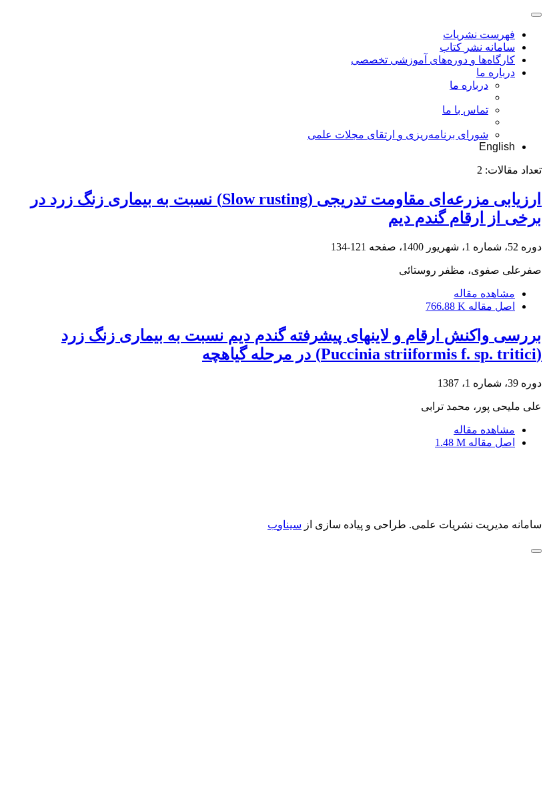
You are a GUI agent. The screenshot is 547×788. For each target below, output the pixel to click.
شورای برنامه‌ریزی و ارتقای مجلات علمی (398, 134)
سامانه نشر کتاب (477, 47)
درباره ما (495, 72)
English (497, 146)
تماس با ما (465, 110)
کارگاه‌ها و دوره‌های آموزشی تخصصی (433, 59)
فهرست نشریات (479, 34)
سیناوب (284, 524)
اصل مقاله (470, 306)
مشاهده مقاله (484, 293)
